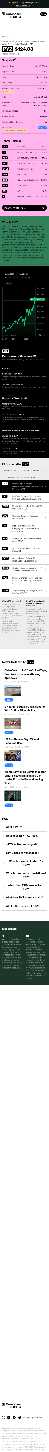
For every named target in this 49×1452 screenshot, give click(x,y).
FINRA (18, 1433)
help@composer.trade (32, 1417)
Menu (43, 14)
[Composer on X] (3, 1417)
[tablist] (24, 470)
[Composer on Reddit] (19, 1417)
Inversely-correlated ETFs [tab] (29, 470)
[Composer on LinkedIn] (8, 1417)
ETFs (6, 36)
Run (9, 283)
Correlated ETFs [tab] (9, 470)
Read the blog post (23, 5)
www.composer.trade (12, 335)
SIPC (24, 1433)
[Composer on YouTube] (14, 1417)
